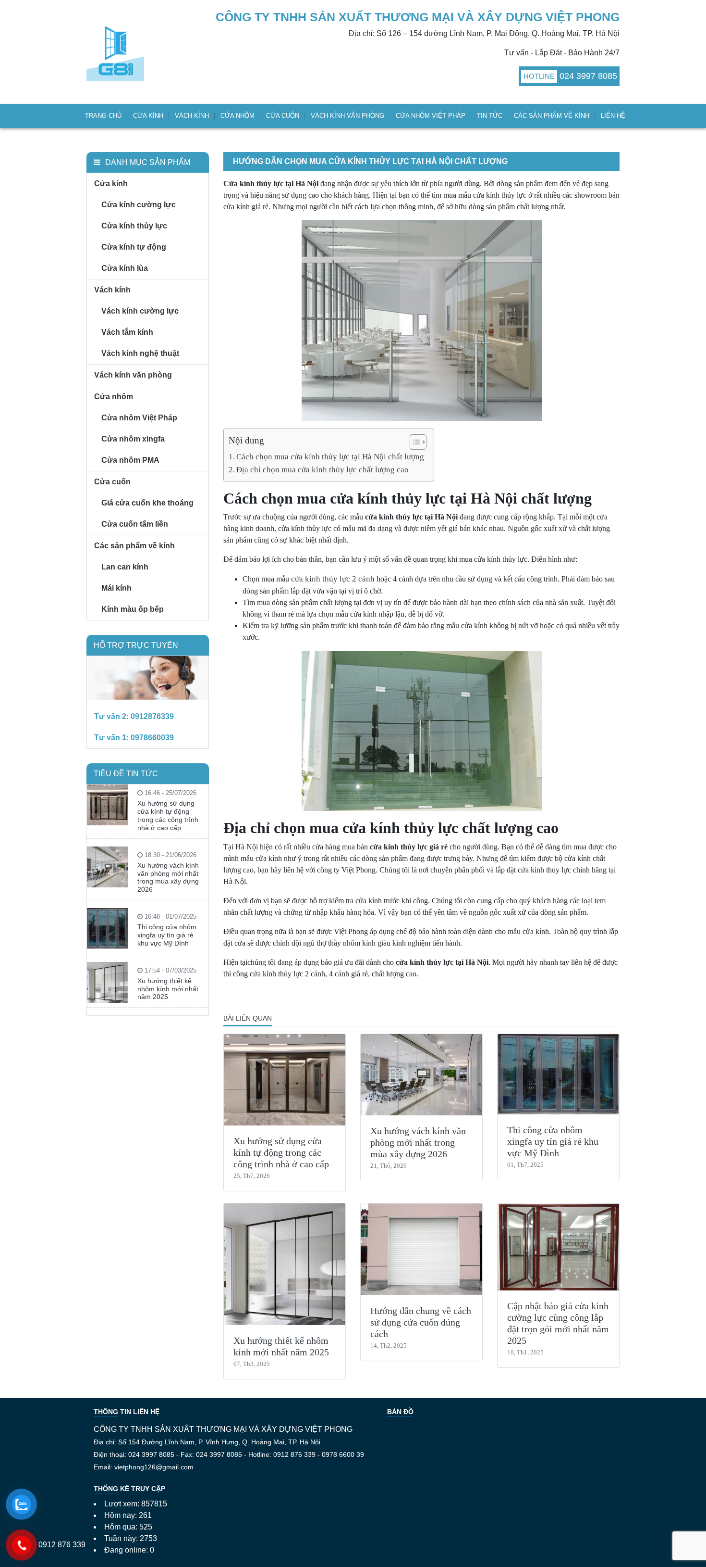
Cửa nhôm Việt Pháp (430, 115)
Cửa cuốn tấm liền (134, 524)
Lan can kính (124, 567)
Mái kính (116, 588)
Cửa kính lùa (124, 268)
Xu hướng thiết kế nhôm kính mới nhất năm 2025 (167, 989)
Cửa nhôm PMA (130, 460)
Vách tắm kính (127, 332)
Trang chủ (103, 115)
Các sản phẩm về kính (551, 115)
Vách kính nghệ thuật (140, 353)
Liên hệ (613, 115)
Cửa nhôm (237, 115)
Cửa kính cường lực (138, 205)
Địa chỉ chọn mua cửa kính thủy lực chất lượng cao (322, 469)
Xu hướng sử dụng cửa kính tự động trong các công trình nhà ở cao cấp (281, 1152)
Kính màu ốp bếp (132, 609)
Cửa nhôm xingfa (133, 439)
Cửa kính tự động (133, 247)
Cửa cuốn (282, 115)
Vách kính (192, 115)
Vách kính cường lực (140, 311)
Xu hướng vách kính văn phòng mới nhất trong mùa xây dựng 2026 (418, 1142)
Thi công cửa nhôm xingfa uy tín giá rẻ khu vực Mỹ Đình (552, 1141)
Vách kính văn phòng (347, 115)
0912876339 (152, 716)
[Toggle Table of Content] (413, 442)
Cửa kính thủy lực (134, 226)
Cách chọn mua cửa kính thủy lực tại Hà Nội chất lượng (330, 456)
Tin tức (489, 115)
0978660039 (152, 737)
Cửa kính (148, 115)
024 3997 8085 (588, 76)
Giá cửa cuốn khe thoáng (147, 503)
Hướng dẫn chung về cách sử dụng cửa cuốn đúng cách (420, 1322)
